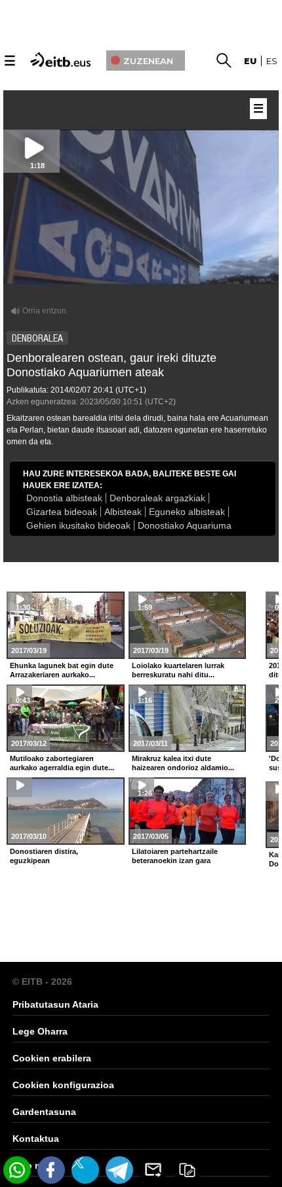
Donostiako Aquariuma (185, 525)
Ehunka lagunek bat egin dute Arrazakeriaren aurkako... (61, 670)
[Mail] (153, 1170)
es (271, 61)
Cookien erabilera (51, 1058)
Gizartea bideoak (61, 511)
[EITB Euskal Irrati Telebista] (61, 58)
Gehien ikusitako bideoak (78, 525)
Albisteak (123, 511)
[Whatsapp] (17, 1170)
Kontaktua (35, 1138)
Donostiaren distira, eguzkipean (44, 855)
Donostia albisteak (64, 498)
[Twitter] (85, 1170)
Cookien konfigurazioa (63, 1085)
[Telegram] (119, 1170)
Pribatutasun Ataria (55, 1004)
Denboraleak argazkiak (157, 498)
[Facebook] (51, 1170)
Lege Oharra (40, 1031)
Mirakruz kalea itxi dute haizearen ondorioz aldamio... (183, 762)
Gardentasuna (44, 1112)
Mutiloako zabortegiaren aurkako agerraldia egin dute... (62, 762)
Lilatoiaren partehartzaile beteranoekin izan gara (175, 855)
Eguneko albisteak (187, 511)
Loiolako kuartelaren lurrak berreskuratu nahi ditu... (178, 670)
